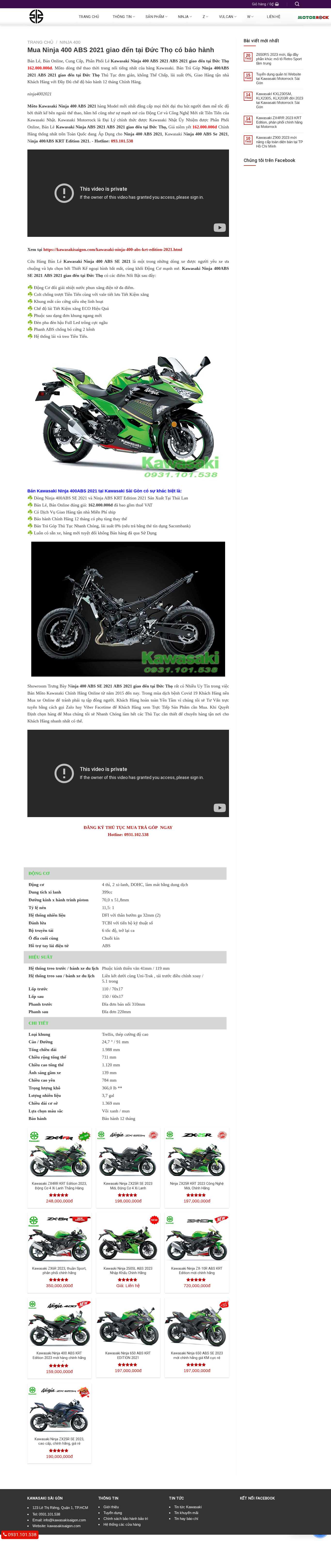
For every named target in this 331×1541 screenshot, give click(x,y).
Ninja (183, 17)
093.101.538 (122, 141)
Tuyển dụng (112, 1513)
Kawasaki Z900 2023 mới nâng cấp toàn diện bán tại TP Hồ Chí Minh (279, 141)
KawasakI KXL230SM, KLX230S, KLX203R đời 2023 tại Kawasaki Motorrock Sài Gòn (279, 100)
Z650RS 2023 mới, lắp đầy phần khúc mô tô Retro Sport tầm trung (279, 58)
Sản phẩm (155, 17)
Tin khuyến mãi (186, 1513)
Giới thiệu (111, 1507)
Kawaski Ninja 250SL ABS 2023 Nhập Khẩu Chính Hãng (128, 1271)
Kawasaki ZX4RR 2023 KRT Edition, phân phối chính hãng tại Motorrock (279, 122)
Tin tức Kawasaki (188, 1507)
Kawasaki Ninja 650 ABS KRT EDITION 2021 (128, 1355)
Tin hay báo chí (186, 1518)
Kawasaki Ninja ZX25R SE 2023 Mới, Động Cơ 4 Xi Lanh (128, 1186)
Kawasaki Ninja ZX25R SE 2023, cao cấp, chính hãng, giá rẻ (59, 1441)
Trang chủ (89, 17)
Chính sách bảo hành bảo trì (125, 1518)
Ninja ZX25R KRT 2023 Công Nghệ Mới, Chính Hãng (197, 1186)
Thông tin (122, 17)
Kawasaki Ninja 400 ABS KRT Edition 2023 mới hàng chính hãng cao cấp (59, 1357)
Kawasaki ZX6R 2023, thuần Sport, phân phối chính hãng (59, 1271)
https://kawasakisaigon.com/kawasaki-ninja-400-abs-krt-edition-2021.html (112, 249)
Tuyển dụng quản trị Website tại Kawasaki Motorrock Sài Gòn (278, 78)
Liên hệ (273, 17)
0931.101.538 (49, 1514)
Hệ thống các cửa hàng (122, 1524)
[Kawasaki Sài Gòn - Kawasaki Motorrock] (47, 16)
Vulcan (226, 17)
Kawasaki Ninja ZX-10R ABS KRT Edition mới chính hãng (196, 1271)
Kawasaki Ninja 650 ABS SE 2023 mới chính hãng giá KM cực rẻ (197, 1355)
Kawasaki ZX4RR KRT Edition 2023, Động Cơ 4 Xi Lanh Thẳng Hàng (59, 1186)
